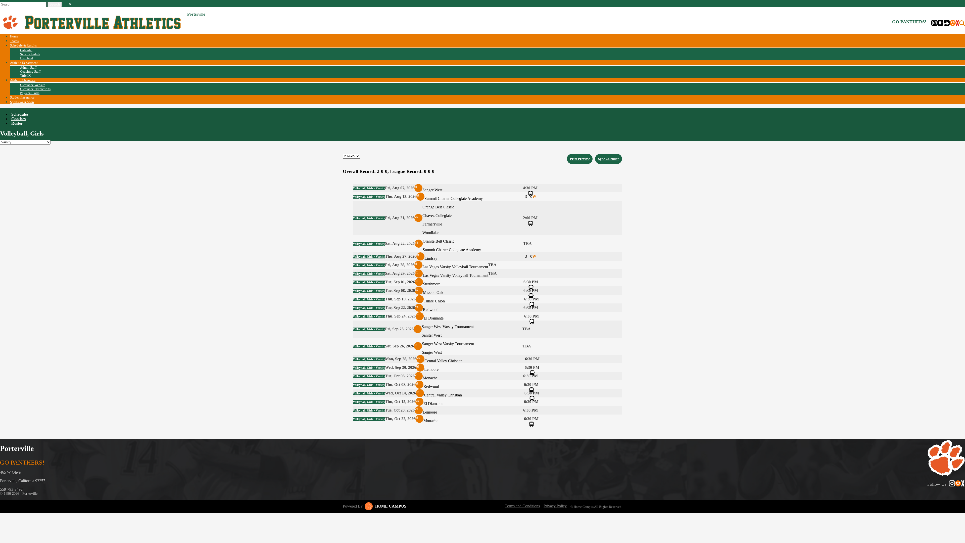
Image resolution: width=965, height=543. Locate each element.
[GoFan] (943, 23)
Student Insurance (22, 97)
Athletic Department (24, 63)
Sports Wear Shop (22, 102)
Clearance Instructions (35, 89)
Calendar (26, 50)
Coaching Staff (30, 71)
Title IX (25, 75)
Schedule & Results (23, 45)
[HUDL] (953, 23)
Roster (17, 123)
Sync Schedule (30, 54)
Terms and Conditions (522, 506)
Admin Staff (28, 67)
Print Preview (580, 159)
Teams (14, 41)
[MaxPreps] (957, 23)
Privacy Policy (555, 506)
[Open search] (962, 23)
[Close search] (70, 3)
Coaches (18, 119)
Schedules (19, 114)
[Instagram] (934, 23)
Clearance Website (32, 85)
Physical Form (29, 93)
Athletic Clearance (22, 80)
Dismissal (26, 58)
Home (14, 36)
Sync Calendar (608, 159)
